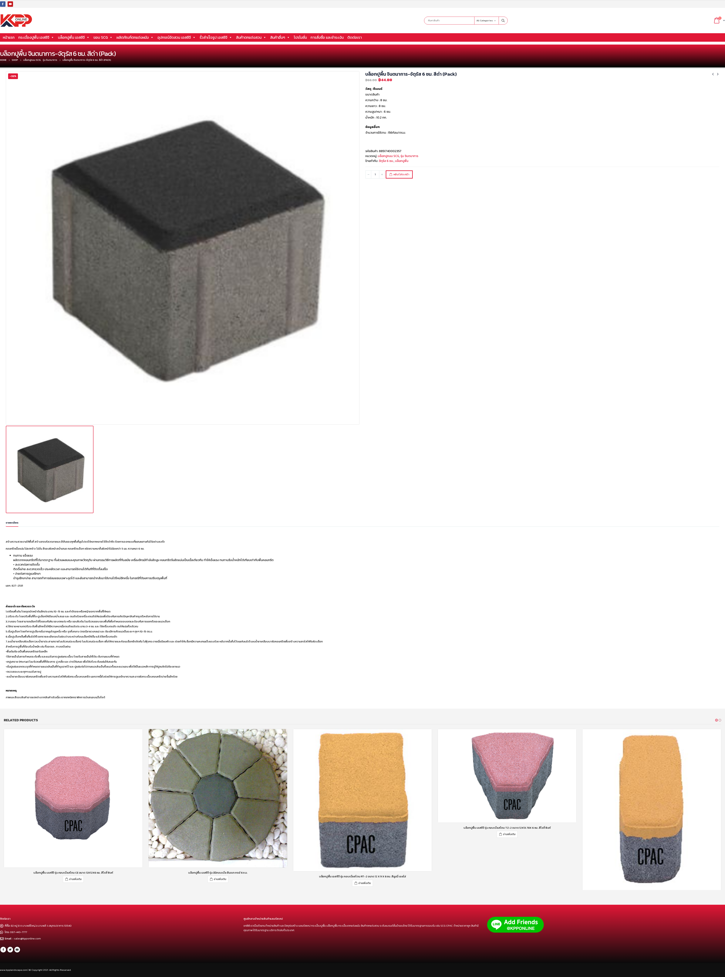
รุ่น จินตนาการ (409, 156)
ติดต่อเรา (354, 37)
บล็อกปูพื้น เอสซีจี (71, 37)
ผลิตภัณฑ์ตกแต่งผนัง (132, 37)
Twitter (10, 969)
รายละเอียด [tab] (12, 522)
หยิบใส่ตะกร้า (401, 174)
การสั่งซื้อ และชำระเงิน (327, 37)
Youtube (17, 969)
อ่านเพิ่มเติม (75, 883)
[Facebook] (2, 4)
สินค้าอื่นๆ (277, 37)
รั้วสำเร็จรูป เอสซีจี (213, 37)
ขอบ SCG (100, 37)
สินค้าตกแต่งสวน (248, 37)
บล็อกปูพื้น (401, 161)
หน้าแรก (9, 37)
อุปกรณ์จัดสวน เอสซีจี (174, 37)
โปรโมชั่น (300, 37)
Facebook (3, 969)
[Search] (503, 20)
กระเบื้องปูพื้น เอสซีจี (33, 37)
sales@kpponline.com (27, 958)
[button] (716, 720)
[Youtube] (10, 4)
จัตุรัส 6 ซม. (386, 161)
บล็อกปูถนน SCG (388, 156)
